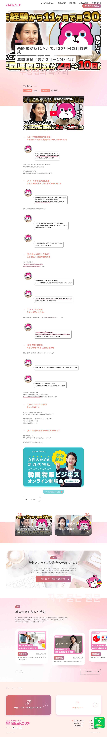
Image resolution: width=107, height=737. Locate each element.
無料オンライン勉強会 (91, 6)
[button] (21, 671)
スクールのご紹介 (78, 725)
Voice (13, 688)
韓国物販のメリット (78, 723)
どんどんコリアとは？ (79, 720)
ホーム (7, 688)
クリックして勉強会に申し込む (52, 492)
